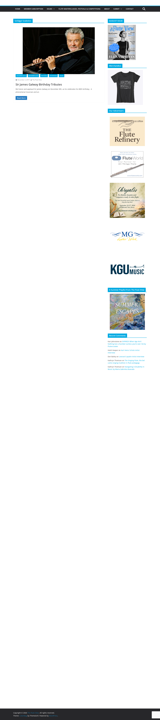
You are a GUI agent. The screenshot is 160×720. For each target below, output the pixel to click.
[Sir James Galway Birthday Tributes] (59, 50)
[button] (53, 9)
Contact (129, 9)
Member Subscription (33, 9)
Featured (44, 75)
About (107, 9)
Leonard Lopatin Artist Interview (131, 356)
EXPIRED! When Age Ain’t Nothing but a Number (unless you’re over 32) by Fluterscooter (127, 343)
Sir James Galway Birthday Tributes (39, 84)
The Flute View (37, 80)
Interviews (53, 75)
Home (17, 9)
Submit (116, 9)
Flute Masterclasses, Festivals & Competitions (79, 9)
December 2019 (21, 75)
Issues (49, 9)
